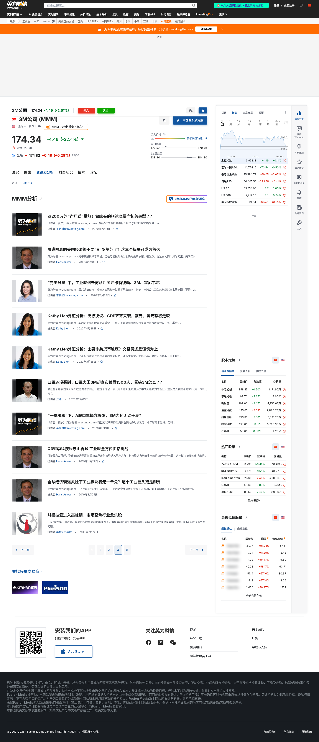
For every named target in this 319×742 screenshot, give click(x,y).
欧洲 (128, 21)
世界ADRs (92, 21)
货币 (224, 112)
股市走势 (228, 360)
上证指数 (226, 160)
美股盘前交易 (66, 21)
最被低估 (226, 528)
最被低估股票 (231, 517)
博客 (193, 629)
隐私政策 (289, 731)
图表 (27, 172)
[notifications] (301, 5)
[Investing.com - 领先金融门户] (17, 5)
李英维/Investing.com (69, 295)
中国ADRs (107, 21)
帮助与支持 (259, 647)
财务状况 (66, 172)
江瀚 (58, 399)
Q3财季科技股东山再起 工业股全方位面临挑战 (88, 448)
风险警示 (306, 731)
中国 (36, 21)
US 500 (226, 195)
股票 (12, 21)
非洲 (154, 21)
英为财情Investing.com (70, 228)
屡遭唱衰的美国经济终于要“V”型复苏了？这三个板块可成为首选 (104, 249)
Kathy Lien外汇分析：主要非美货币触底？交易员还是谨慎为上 (103, 349)
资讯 (14, 183)
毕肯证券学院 (64, 532)
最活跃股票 (227, 371)
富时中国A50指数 (231, 167)
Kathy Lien (62, 328)
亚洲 (145, 21)
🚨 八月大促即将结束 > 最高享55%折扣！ (241, 5)
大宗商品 (248, 112)
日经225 (226, 181)
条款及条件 (270, 731)
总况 (15, 172)
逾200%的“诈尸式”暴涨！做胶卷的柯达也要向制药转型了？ (101, 216)
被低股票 (180, 21)
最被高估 (242, 528)
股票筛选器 (183, 14)
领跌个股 (261, 371)
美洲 (119, 21)
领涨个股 (245, 371)
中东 (137, 21)
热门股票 (228, 447)
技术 (81, 172)
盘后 (80, 21)
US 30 (225, 188)
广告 (255, 638)
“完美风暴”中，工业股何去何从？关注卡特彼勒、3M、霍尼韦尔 (104, 282)
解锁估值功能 (194, 138)
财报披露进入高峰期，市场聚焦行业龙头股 (85, 515)
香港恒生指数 (229, 174)
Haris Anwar (63, 262)
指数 (234, 112)
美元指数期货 (229, 202)
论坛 (93, 172)
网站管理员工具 (200, 656)
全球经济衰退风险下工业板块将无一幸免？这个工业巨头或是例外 (104, 482)
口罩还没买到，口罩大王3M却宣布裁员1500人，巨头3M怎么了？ (106, 382)
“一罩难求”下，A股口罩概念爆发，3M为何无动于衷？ (95, 415)
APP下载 (196, 638)
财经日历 (166, 14)
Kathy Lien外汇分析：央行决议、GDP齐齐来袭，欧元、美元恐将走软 (109, 316)
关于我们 (258, 629)
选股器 (26, 21)
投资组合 (196, 647)
